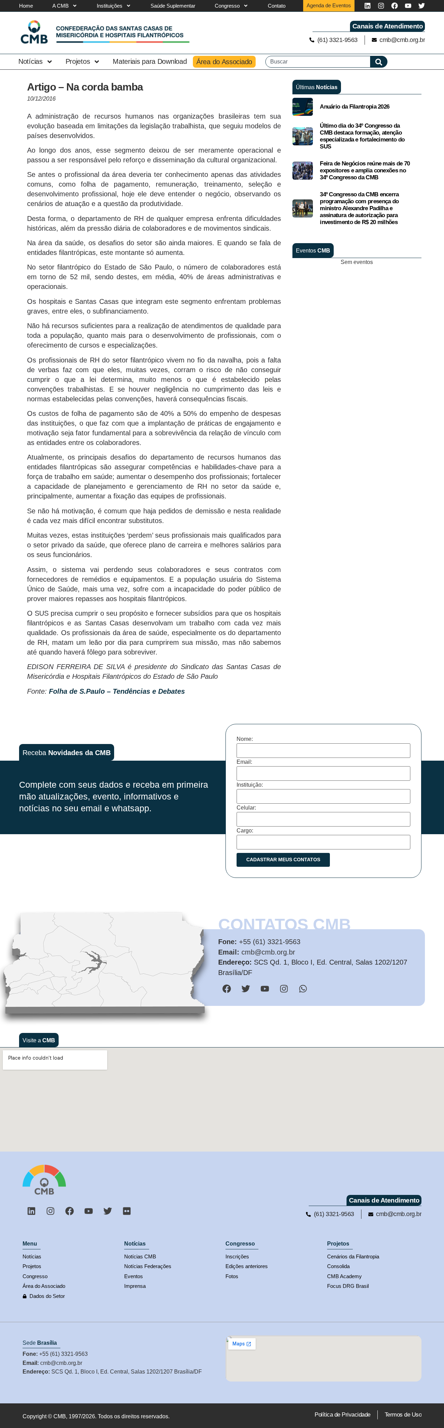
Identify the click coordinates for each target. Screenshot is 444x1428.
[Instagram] (381, 5)
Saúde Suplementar (173, 6)
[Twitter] (421, 5)
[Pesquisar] (378, 62)
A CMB (60, 6)
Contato (276, 6)
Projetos (78, 61)
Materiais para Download (150, 61)
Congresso (227, 6)
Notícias (30, 61)
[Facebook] (394, 5)
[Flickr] (126, 1211)
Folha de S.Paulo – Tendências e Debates (117, 691)
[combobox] (317, 62)
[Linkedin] (367, 5)
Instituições (109, 6)
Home (26, 6)
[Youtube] (408, 5)
